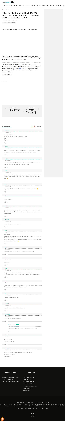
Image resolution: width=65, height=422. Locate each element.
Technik (7, 5)
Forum (57, 5)
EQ (48, 5)
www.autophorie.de (28, 381)
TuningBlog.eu (27, 379)
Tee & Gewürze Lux (28, 377)
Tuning (38, 5)
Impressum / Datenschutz (25, 402)
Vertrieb (14, 5)
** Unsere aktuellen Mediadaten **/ (12, 404)
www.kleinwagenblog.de (30, 386)
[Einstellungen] (2, 419)
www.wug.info (27, 390)
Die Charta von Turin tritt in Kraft (14, 110)
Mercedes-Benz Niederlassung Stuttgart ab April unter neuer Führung (29, 111)
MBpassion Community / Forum (10, 377)
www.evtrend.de (27, 384)
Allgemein (4, 22)
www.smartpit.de (27, 388)
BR (51, 5)
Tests (20, 5)
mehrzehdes (16, 326)
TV (53, 5)
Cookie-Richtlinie (43, 402)
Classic (32, 5)
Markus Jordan (6, 20)
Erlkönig (25, 5)
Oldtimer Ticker (6, 381)
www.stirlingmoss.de (7, 379)
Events (44, 5)
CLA (20, 68)
